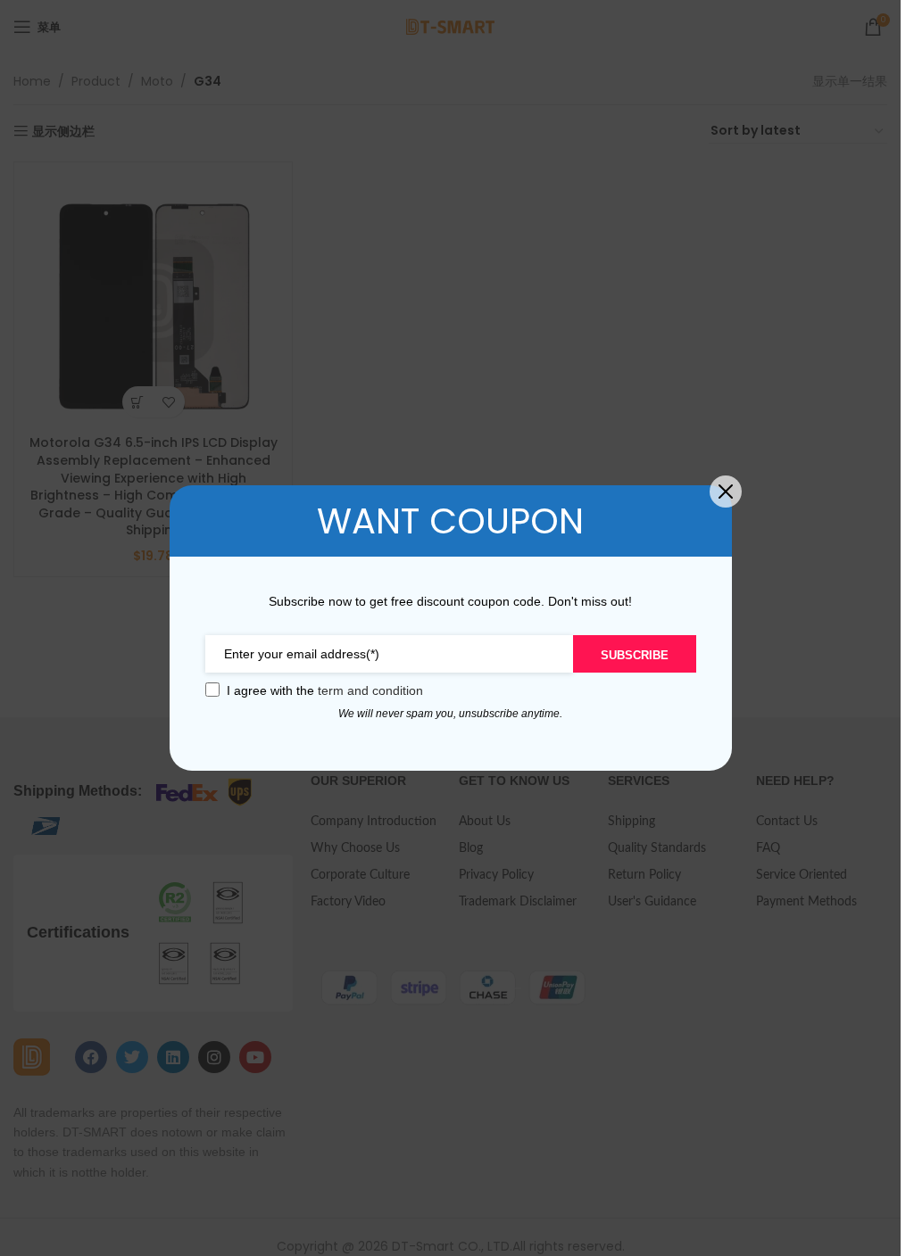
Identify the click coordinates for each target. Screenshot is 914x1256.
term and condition (370, 690)
